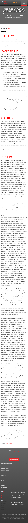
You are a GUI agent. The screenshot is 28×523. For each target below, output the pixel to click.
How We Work (5, 468)
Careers (3, 485)
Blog (2, 480)
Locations (4, 487)
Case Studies (8, 443)
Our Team (3, 478)
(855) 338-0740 (16, 2)
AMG (9, 28)
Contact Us (14, 459)
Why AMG (3, 473)
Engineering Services (6, 463)
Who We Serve (5, 470)
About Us (3, 475)
